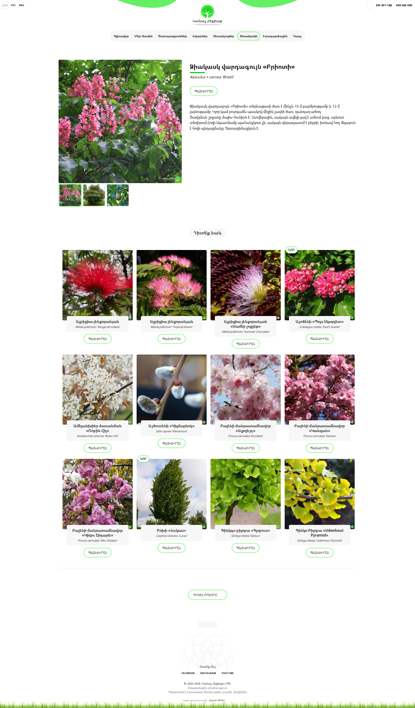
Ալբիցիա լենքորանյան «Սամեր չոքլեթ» (245, 326)
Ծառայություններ (172, 36)
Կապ (297, 36)
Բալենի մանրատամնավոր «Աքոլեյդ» (245, 430)
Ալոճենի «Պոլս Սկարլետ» (320, 324)
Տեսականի (248, 36)
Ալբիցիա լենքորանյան (97, 324)
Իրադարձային (275, 36)
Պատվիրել (204, 91)
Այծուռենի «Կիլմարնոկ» (171, 428)
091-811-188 (384, 5)
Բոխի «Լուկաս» (171, 533)
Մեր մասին (143, 36)
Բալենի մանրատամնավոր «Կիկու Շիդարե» (97, 535)
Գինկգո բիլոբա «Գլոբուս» (245, 533)
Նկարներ (200, 36)
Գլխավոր (121, 36)
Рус (13, 5)
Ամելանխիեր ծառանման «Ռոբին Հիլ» (97, 430)
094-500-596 (404, 5)
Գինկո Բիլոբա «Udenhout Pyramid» (320, 535)
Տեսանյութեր (223, 36)
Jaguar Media (217, 700)
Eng (21, 5)
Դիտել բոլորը (205, 595)
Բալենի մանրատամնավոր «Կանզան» (319, 430)
